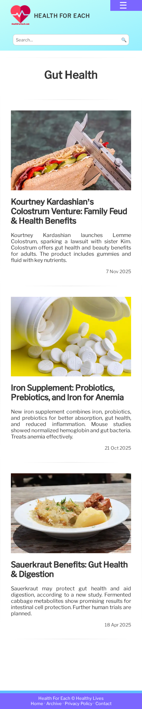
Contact (103, 703)
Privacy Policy (78, 703)
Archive (54, 703)
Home (37, 703)
